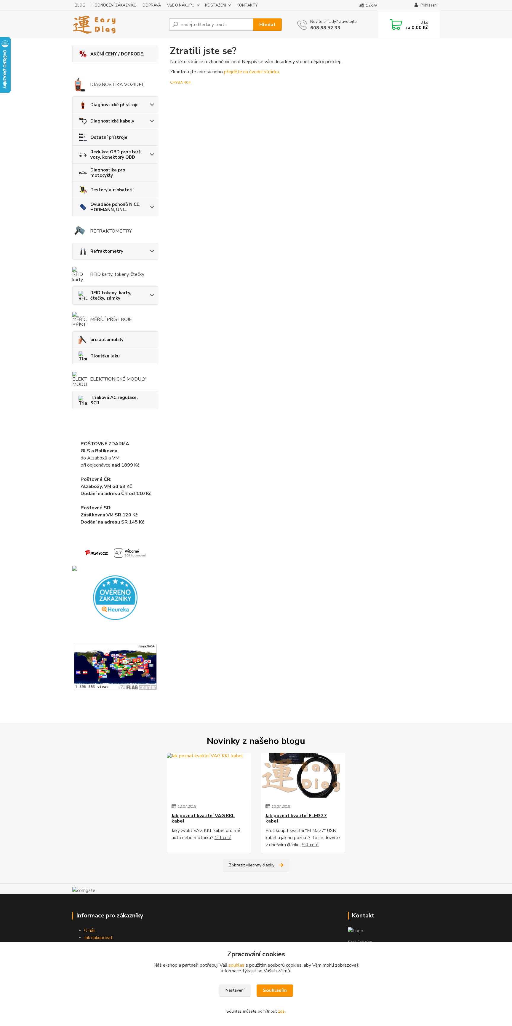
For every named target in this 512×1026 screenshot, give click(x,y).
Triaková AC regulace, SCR (114, 400)
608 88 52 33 (325, 28)
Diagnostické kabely (112, 121)
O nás (89, 930)
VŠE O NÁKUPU (180, 5)
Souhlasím (275, 990)
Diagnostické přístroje (114, 105)
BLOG (80, 5)
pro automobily (107, 340)
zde (281, 1011)
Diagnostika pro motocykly (107, 172)
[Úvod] (118, 24)
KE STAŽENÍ (215, 5)
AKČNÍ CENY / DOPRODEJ (117, 54)
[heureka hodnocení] (115, 597)
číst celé (223, 838)
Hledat (267, 24)
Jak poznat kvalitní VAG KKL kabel (203, 818)
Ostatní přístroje (108, 137)
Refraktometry (106, 251)
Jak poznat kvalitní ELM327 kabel (296, 818)
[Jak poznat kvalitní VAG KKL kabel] (209, 775)
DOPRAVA (152, 5)
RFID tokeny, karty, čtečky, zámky (110, 295)
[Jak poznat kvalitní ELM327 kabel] (303, 775)
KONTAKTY (247, 5)
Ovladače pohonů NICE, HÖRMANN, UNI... (115, 207)
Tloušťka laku (105, 356)
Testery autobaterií (112, 190)
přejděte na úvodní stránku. (252, 72)
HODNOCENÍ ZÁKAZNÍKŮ (114, 5)
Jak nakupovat (98, 938)
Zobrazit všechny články (251, 865)
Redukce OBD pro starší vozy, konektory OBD (116, 154)
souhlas (236, 965)
